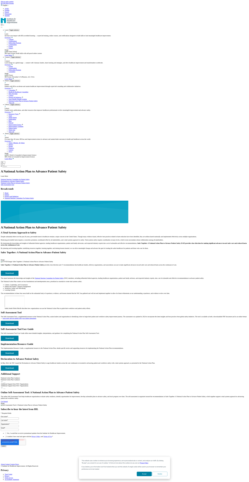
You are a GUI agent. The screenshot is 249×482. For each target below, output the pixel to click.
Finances (11, 148)
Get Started (4, 401)
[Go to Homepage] (9, 23)
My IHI (3, 3)
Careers (11, 150)
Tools (10, 116)
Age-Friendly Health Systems (18, 99)
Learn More (8, 55)
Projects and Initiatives (11, 196)
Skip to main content (7, 1)
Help (7, 3)
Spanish (7, 15)
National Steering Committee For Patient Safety (19, 198)
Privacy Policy (144, 463)
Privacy (7, 476)
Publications (12, 119)
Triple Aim (12, 130)
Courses (11, 39)
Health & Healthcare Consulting (18, 92)
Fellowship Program (15, 43)
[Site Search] (3, 162)
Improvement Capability (16, 126)
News (10, 151)
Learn (7, 30)
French (7, 12)
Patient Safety (13, 128)
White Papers (13, 117)
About (7, 133)
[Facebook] (124, 454)
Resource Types (14, 114)
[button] (124, 380)
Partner (7, 81)
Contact (11, 95)
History (11, 144)
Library (11, 48)
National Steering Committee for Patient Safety (15, 179)
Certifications (13, 41)
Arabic (7, 8)
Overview (8, 37)
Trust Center (8, 474)
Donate (11, 3)
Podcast (11, 123)
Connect (7, 57)
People (11, 146)
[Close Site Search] (3, 164)
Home (6, 193)
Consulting (12, 72)
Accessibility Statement (12, 479)
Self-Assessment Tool (7, 185)
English (7, 10)
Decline (160, 474)
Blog (10, 121)
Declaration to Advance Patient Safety (12, 181)
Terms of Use (47, 436)
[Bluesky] (124, 456)
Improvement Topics (15, 125)
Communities (13, 44)
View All (11, 102)
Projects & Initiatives (15, 97)
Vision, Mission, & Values (17, 143)
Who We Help (13, 94)
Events (11, 46)
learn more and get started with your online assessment (19, 318)
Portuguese (8, 14)
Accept (144, 474)
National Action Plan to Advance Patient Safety (23, 101)
